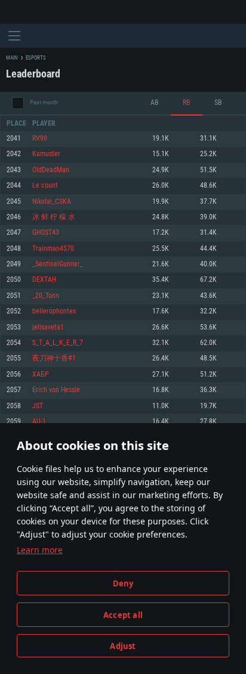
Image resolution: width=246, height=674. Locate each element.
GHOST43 (45, 232)
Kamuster (46, 154)
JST (37, 406)
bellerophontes (54, 311)
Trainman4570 (53, 249)
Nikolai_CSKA (51, 201)
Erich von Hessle (56, 390)
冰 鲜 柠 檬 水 (53, 217)
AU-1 (39, 421)
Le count (45, 185)
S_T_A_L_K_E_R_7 (57, 343)
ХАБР (40, 374)
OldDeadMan (50, 170)
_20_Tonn (45, 296)
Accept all (123, 615)
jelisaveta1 (48, 327)
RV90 (39, 138)
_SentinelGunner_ (57, 264)
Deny (123, 583)
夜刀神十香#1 (54, 358)
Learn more (40, 549)
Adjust (123, 646)
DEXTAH (44, 280)
